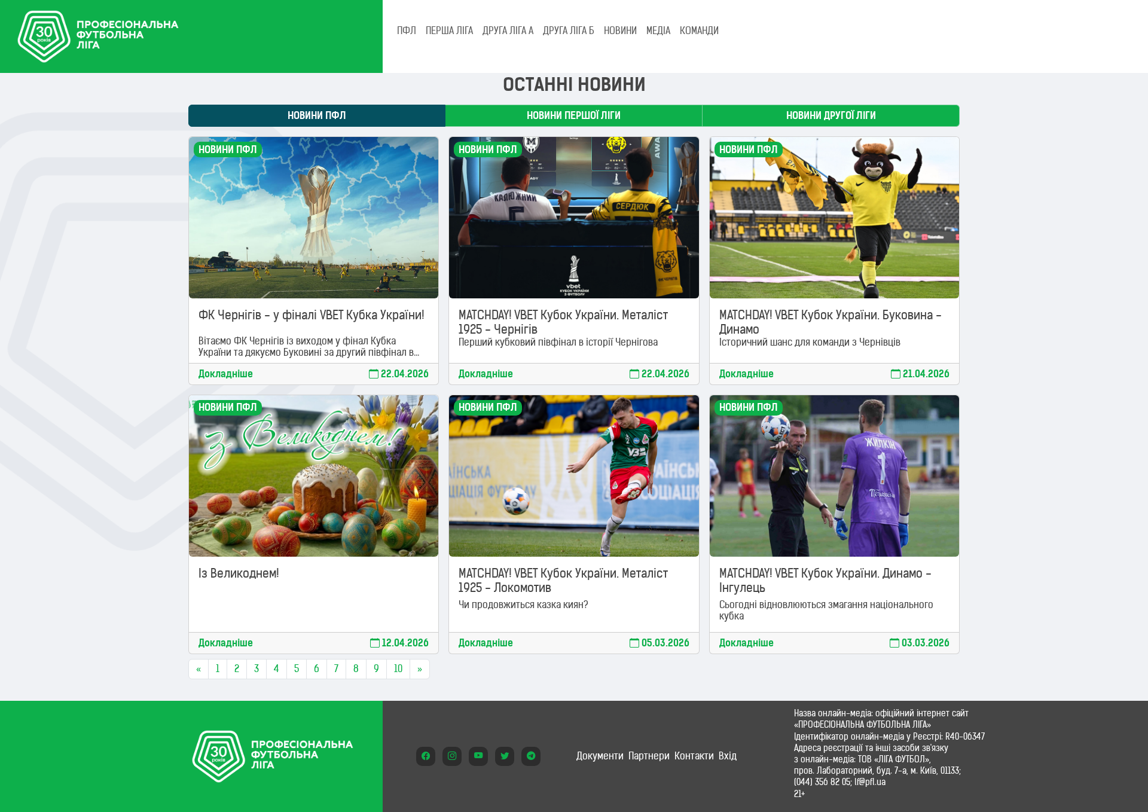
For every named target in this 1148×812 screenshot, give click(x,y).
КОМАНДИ (699, 30)
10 (398, 668)
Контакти (694, 756)
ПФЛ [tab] (406, 30)
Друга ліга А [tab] (508, 30)
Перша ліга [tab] (449, 30)
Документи (600, 756)
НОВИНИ (620, 30)
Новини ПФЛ (317, 115)
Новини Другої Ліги (831, 115)
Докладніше (226, 374)
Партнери (649, 756)
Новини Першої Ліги (574, 115)
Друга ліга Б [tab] (568, 30)
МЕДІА (658, 30)
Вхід (728, 756)
